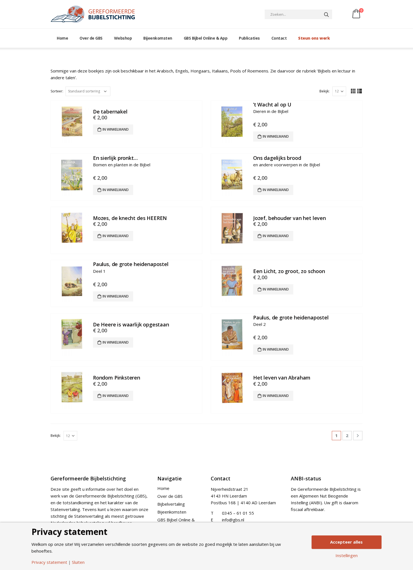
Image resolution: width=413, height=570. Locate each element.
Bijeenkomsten (157, 38)
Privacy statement (49, 562)
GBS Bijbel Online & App (206, 38)
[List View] (359, 91)
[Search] (326, 14)
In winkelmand (116, 129)
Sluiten (78, 562)
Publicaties (249, 38)
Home (62, 38)
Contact (279, 38)
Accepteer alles (346, 542)
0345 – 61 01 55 (238, 513)
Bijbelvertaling (171, 504)
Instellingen (346, 555)
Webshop (123, 38)
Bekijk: (324, 91)
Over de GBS (91, 38)
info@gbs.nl (233, 520)
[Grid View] (353, 91)
